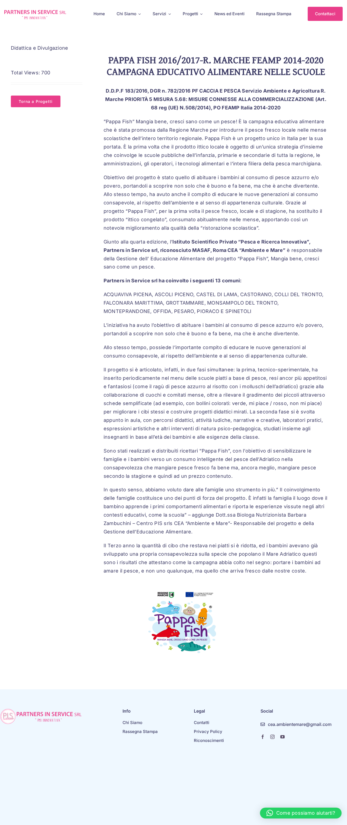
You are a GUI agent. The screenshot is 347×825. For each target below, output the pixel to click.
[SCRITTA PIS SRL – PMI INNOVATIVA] (35, 12)
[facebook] (263, 737)
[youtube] (282, 737)
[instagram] (272, 737)
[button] (301, 813)
